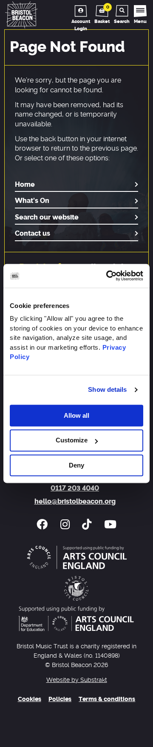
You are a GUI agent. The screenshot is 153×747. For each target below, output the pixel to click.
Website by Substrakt (76, 680)
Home (25, 184)
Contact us (32, 233)
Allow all (76, 415)
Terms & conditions (107, 699)
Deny (76, 465)
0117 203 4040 (75, 488)
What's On (32, 200)
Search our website (47, 217)
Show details (107, 389)
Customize (72, 440)
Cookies (29, 699)
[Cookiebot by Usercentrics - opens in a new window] (108, 275)
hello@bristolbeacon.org (75, 501)
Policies (59, 699)
